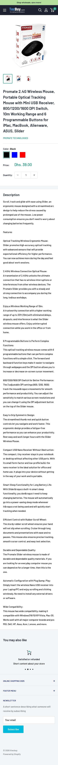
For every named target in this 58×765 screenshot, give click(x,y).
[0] (52, 10)
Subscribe (13, 729)
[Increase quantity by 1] (34, 175)
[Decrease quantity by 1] (18, 175)
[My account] (46, 10)
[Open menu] (4, 10)
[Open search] (40, 10)
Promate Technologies (15, 138)
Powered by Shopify (12, 754)
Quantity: (8, 175)
